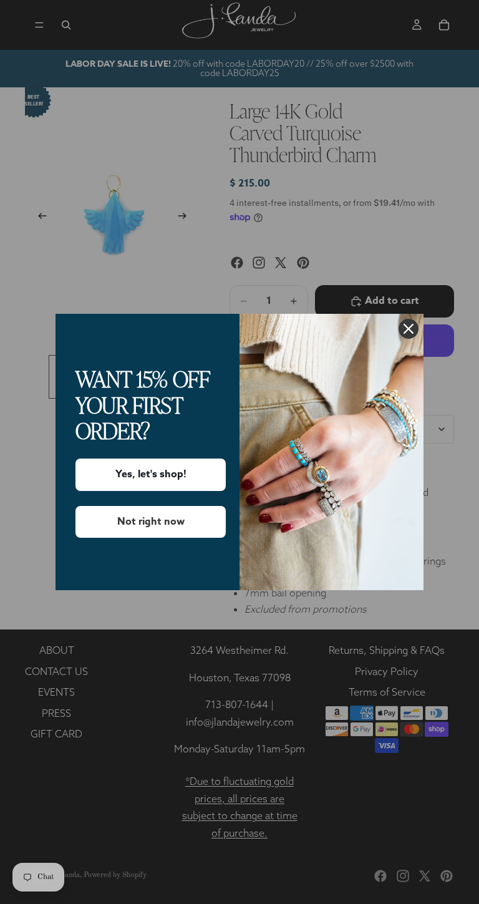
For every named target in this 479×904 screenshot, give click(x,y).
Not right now (151, 521)
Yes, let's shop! (150, 474)
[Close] (408, 329)
